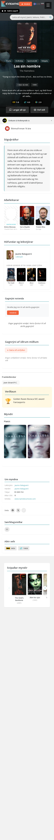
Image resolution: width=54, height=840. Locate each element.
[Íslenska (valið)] (34, 4)
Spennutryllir (32, 61)
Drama (8, 61)
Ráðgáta (45, 61)
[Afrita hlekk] (23, 510)
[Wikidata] (7, 529)
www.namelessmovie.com (25, 499)
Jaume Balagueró (23, 254)
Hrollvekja (19, 61)
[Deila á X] (18, 510)
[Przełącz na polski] (42, 4)
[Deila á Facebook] (12, 510)
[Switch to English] (38, 4)
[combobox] (31, 17)
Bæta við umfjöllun (16, 350)
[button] (45, 588)
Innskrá (13, 313)
